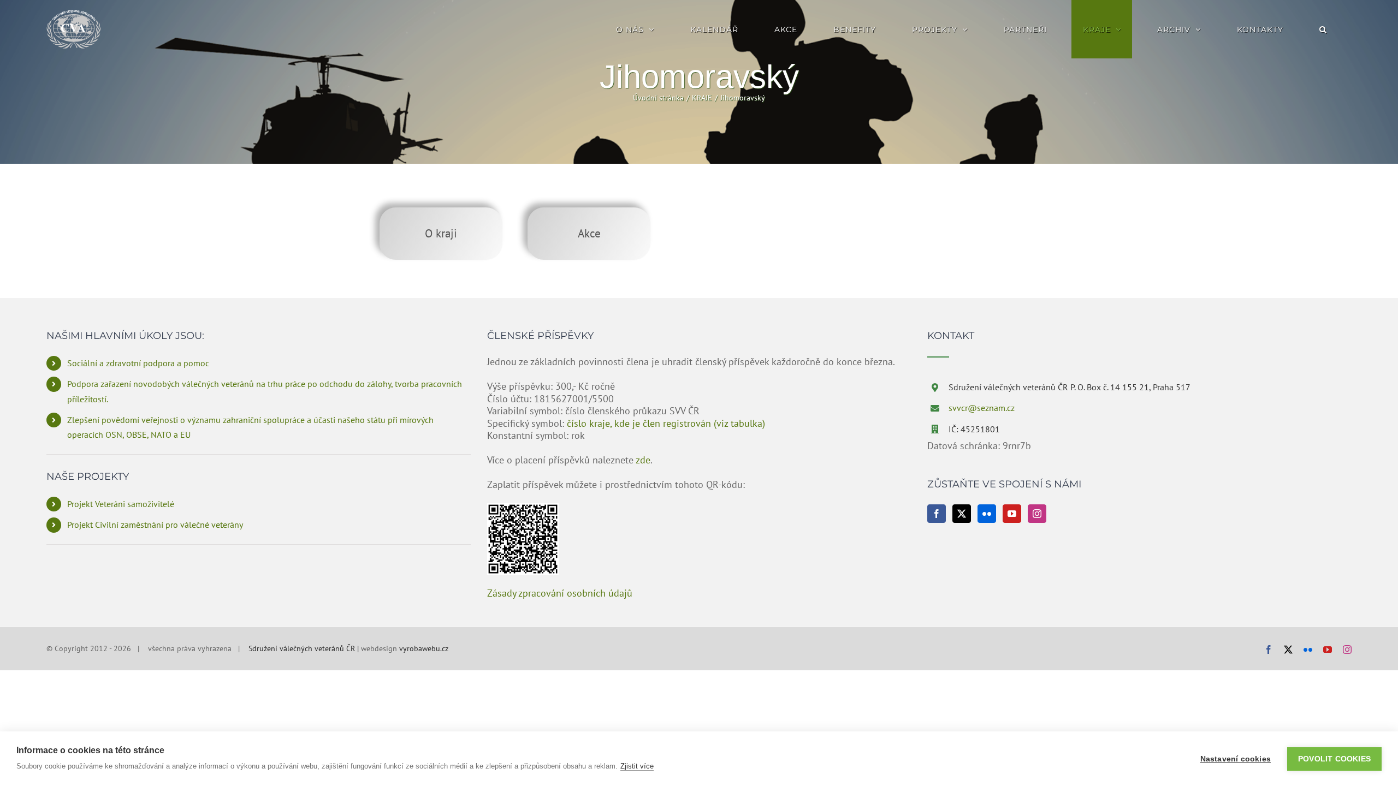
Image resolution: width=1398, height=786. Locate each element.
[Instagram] (1037, 513)
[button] (1323, 29)
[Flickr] (987, 513)
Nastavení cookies (1235, 759)
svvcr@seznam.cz (982, 407)
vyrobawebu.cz (423, 648)
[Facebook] (936, 513)
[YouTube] (1012, 513)
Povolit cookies (1334, 759)
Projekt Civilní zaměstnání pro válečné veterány (155, 524)
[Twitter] (961, 513)
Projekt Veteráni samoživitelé (120, 503)
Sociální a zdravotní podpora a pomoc (138, 363)
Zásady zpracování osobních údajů (559, 593)
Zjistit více (637, 766)
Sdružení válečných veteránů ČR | (304, 648)
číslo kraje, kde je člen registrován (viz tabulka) (666, 423)
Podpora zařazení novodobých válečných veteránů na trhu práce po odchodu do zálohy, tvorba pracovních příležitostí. (264, 391)
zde (643, 460)
